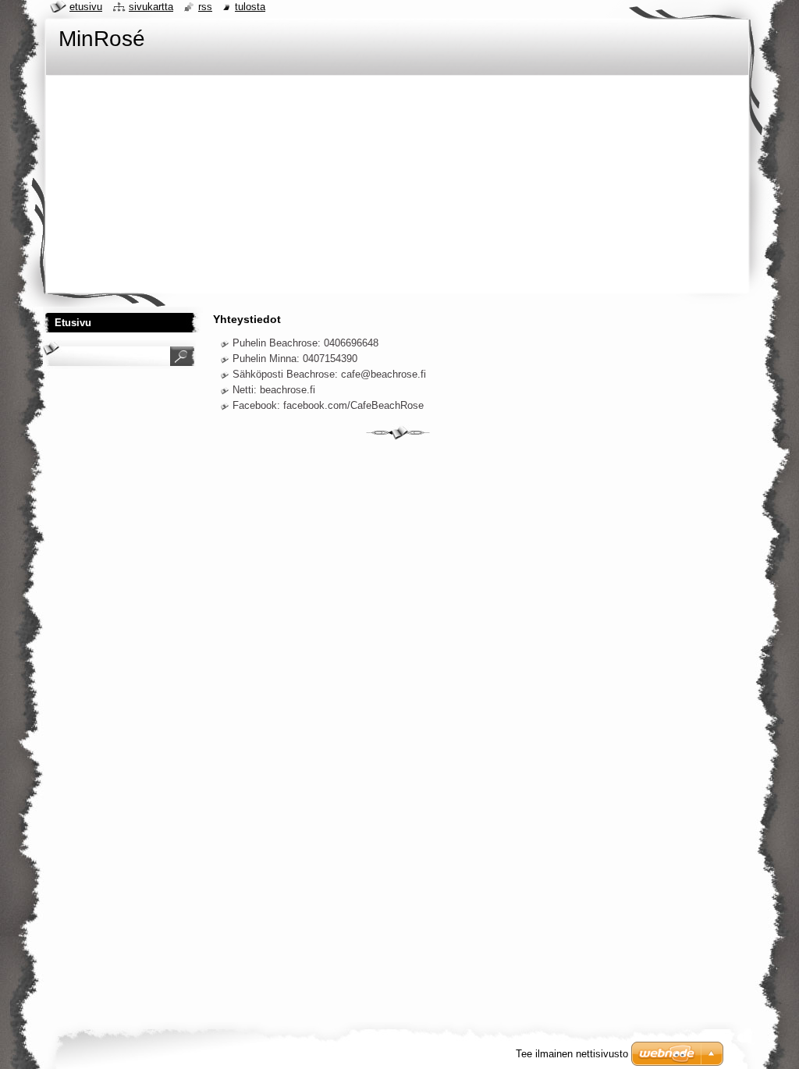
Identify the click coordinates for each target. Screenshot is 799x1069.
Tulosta (250, 6)
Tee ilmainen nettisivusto (572, 1054)
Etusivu (85, 6)
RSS (205, 6)
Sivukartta (151, 6)
